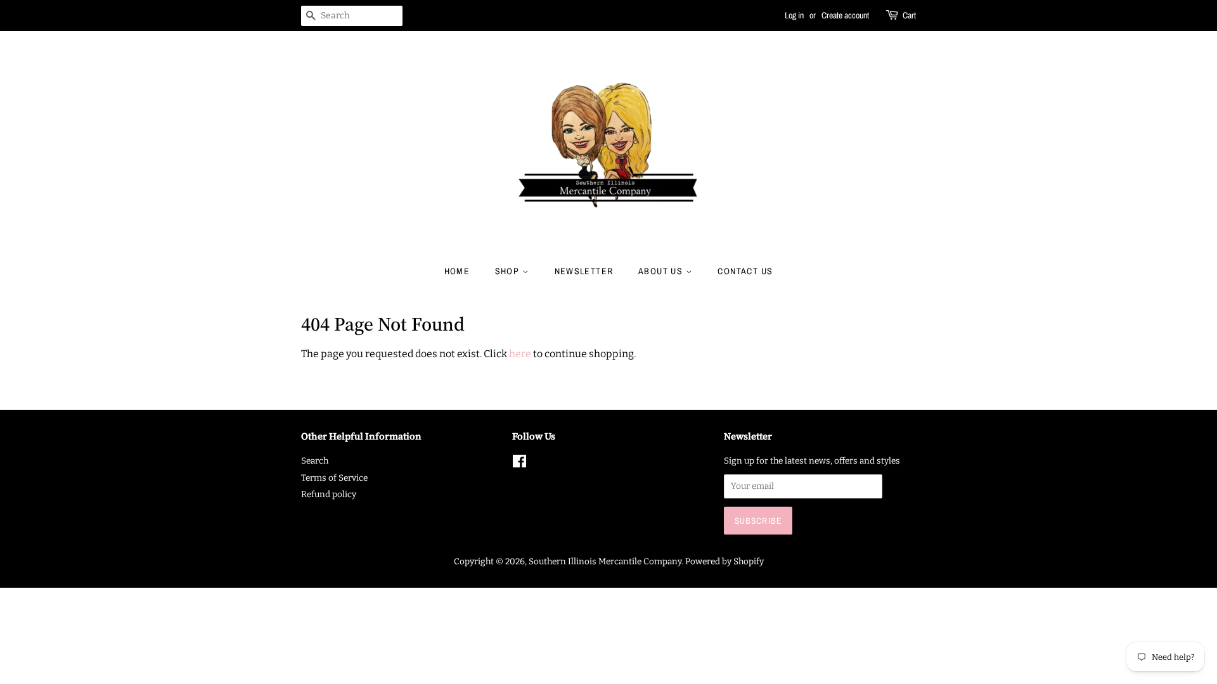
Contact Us (745, 271)
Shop (508, 271)
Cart (909, 15)
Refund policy (328, 494)
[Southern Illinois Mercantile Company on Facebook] (519, 464)
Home (457, 271)
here (520, 354)
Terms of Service (334, 477)
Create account (845, 15)
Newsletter (584, 271)
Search (314, 460)
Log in (794, 15)
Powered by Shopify (724, 561)
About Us (662, 271)
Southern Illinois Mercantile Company (605, 561)
